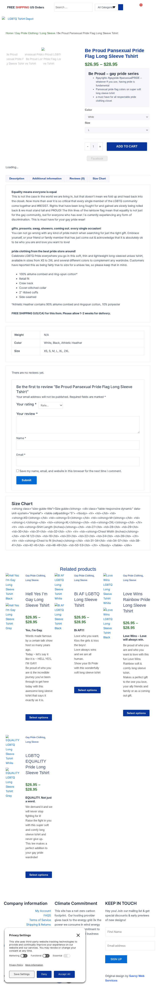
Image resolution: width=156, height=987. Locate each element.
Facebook (97, 158)
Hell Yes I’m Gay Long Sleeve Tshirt (37, 599)
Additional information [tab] (47, 178)
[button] (149, 24)
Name (21, 438)
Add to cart (127, 146)
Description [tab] (16, 178)
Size (87, 122)
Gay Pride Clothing (26, 33)
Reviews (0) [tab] (77, 178)
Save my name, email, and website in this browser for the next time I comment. (71, 471)
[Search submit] (120, 7)
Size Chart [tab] (99, 178)
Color (88, 109)
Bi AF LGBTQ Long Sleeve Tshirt (86, 599)
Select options (38, 717)
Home (9, 33)
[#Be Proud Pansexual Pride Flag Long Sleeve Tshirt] (43, 50)
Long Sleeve (47, 33)
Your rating (26, 404)
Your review (27, 414)
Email (20, 454)
